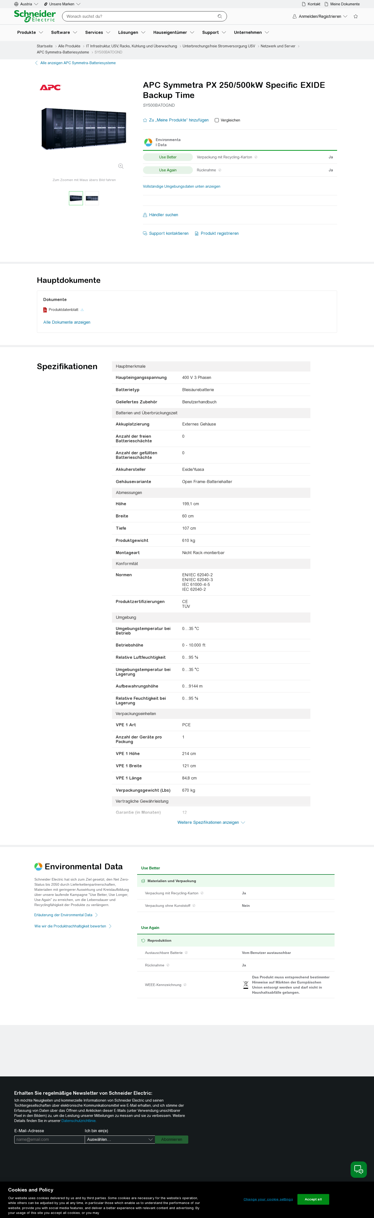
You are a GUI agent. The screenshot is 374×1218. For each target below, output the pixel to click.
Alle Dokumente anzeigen (66, 322)
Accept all (313, 1199)
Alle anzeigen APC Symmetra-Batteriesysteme (78, 63)
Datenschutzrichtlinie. (79, 1121)
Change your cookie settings (268, 1199)
